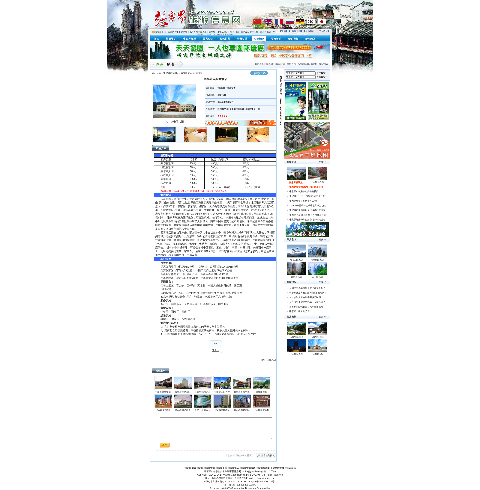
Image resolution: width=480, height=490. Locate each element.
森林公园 (280, 64)
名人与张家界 (198, 32)
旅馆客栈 (291, 64)
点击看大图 (177, 121)
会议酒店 (323, 64)
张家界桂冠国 (317, 337)
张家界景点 (160, 32)
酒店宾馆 (185, 73)
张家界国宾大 (317, 354)
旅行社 (254, 32)
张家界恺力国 (297, 354)
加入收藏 (323, 31)
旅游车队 (245, 32)
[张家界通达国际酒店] (183, 383)
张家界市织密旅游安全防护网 (304, 191)
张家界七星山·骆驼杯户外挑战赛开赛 (307, 215)
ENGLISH (296, 31)
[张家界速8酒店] (163, 401)
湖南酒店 (312, 64)
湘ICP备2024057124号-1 (263, 481)
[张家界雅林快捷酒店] (163, 383)
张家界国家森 (317, 259)
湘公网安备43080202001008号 (240, 485)
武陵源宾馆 (261, 392)
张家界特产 (212, 32)
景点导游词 (265, 32)
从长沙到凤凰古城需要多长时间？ (306, 297)
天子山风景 (317, 277)
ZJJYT (258, 475)
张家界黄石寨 (317, 182)
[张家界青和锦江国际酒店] (203, 383)
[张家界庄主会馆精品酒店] (262, 401)
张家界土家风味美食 (299, 311)
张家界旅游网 (170, 73)
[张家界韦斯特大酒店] (222, 401)
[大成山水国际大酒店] (203, 401)
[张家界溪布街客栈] (242, 401)
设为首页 (309, 31)
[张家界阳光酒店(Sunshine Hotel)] (183, 401)
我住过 (215, 350)
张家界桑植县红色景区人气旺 (304, 201)
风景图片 (172, 32)
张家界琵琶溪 (297, 337)
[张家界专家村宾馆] (242, 383)
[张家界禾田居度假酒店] (222, 383)
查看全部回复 (268, 455)
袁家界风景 (296, 277)
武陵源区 (270, 64)
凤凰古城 (302, 64)
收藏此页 (271, 359)
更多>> (322, 162)
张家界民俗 (184, 32)
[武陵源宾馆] (262, 383)
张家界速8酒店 (163, 410)
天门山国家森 (297, 259)
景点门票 (234, 32)
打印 (263, 359)
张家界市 (259, 64)
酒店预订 (223, 32)
